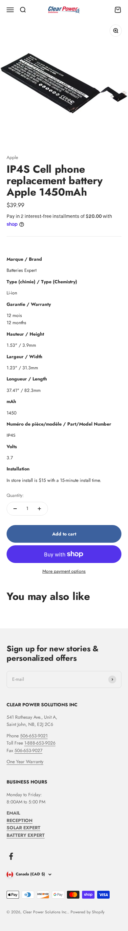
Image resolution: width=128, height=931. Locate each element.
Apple (12, 157)
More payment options (64, 571)
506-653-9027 (28, 750)
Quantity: (15, 495)
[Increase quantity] (39, 508)
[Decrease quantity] (15, 508)
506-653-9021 (34, 735)
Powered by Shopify (87, 912)
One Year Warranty (25, 761)
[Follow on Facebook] (11, 856)
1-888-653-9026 (39, 743)
